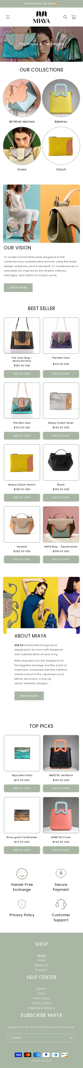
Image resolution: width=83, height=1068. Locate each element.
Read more (29, 696)
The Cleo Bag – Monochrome (22, 359)
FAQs (41, 993)
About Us (41, 965)
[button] (7, 17)
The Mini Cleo (61, 357)
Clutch (61, 169)
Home (41, 955)
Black (60, 484)
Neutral (22, 546)
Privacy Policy (41, 1003)
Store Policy (41, 998)
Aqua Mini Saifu (22, 775)
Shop (41, 960)
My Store (47, 1060)
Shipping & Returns (41, 1008)
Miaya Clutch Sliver (61, 422)
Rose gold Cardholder (22, 837)
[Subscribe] (71, 1037)
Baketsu (61, 121)
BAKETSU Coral (60, 837)
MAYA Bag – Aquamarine (61, 546)
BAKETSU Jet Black (61, 775)
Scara (22, 169)
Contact (41, 970)
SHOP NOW (18, 288)
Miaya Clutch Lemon (22, 484)
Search (41, 989)
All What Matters (22, 121)
